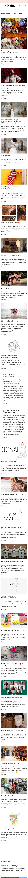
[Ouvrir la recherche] (5, 5)
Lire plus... (3, 64)
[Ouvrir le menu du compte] (19, 5)
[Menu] (2, 5)
